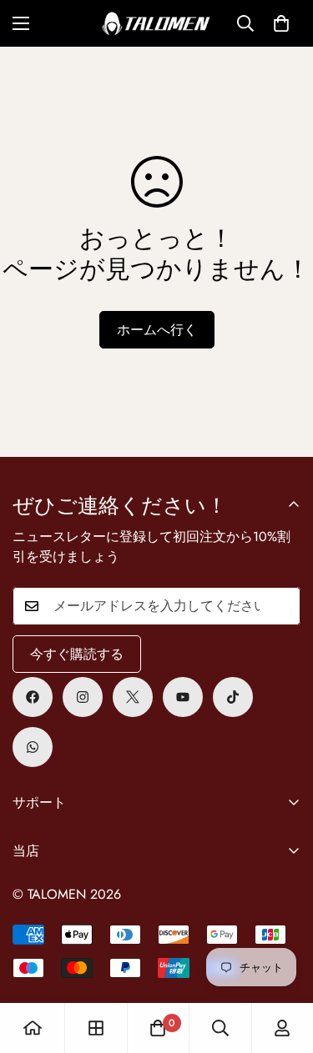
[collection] (96, 1028)
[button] (281, 23)
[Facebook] (33, 697)
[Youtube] (183, 697)
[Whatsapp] (33, 747)
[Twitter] (133, 697)
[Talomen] (156, 23)
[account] (282, 1028)
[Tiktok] (233, 697)
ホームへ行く (157, 329)
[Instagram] (83, 697)
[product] (33, 1028)
